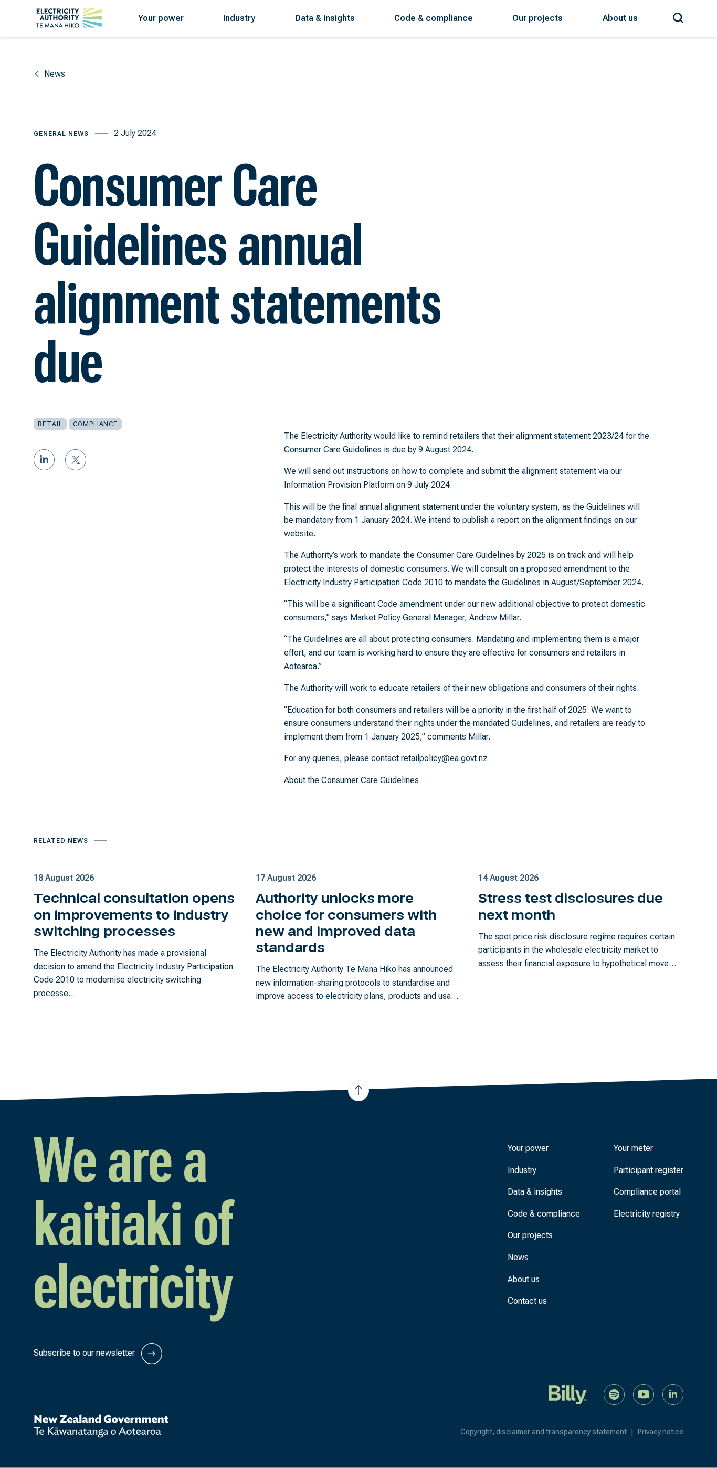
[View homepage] (69, 18)
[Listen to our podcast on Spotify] (614, 1394)
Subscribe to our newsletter (85, 1353)
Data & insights (535, 1192)
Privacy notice (660, 1432)
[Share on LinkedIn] (44, 459)
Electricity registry (647, 1214)
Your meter (633, 1148)
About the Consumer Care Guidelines (351, 780)
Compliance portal (647, 1192)
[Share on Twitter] (75, 459)
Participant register (648, 1170)
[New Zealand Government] (101, 1426)
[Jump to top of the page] (358, 1090)
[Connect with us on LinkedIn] (672, 1394)
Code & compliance (544, 1214)
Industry (522, 1170)
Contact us (527, 1301)
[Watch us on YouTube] (643, 1394)
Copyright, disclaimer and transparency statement (547, 1432)
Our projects (530, 1235)
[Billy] (568, 1394)
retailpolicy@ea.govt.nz (444, 758)
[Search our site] (678, 16)
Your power (528, 1148)
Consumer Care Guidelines (333, 450)
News (518, 1257)
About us (524, 1279)
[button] (161, 18)
